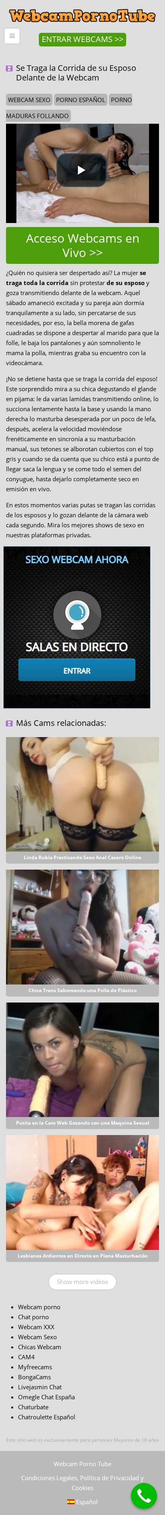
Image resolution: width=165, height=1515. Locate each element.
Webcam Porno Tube (82, 1464)
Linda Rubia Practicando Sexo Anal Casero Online (82, 857)
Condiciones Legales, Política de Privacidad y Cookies (82, 1483)
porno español (80, 100)
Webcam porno (39, 1307)
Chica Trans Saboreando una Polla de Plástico (82, 990)
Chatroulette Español (46, 1417)
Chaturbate (33, 1407)
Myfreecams (35, 1367)
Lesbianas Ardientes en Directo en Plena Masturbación (83, 1255)
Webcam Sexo (37, 1337)
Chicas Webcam (39, 1347)
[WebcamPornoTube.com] (82, 6)
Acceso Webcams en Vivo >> (82, 245)
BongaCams (34, 1377)
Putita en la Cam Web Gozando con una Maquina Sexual (82, 1122)
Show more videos (82, 1282)
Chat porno (33, 1317)
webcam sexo (29, 100)
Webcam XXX (36, 1327)
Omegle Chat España (46, 1397)
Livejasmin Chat (40, 1387)
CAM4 (26, 1357)
